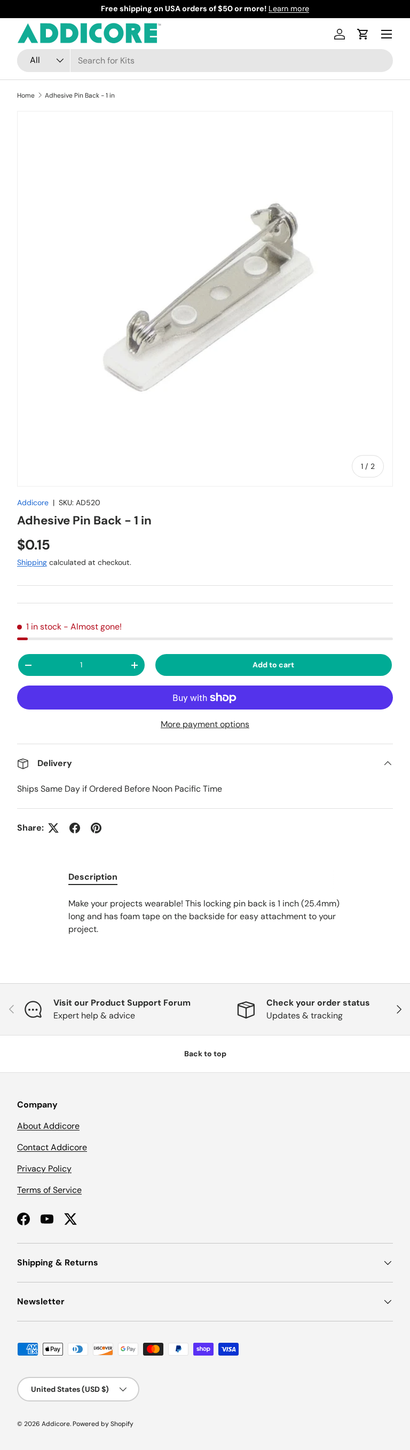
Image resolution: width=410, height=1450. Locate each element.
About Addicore (48, 1126)
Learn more (289, 8)
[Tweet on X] (53, 828)
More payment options (205, 724)
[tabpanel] (205, 916)
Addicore (33, 502)
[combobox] (205, 60)
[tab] (92, 877)
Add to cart (273, 665)
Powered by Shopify (103, 1424)
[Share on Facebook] (74, 828)
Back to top (205, 1053)
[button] (363, 34)
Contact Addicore (52, 1147)
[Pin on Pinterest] (96, 828)
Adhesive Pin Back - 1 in (80, 95)
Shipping (32, 562)
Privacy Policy (44, 1168)
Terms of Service (49, 1190)
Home (26, 95)
